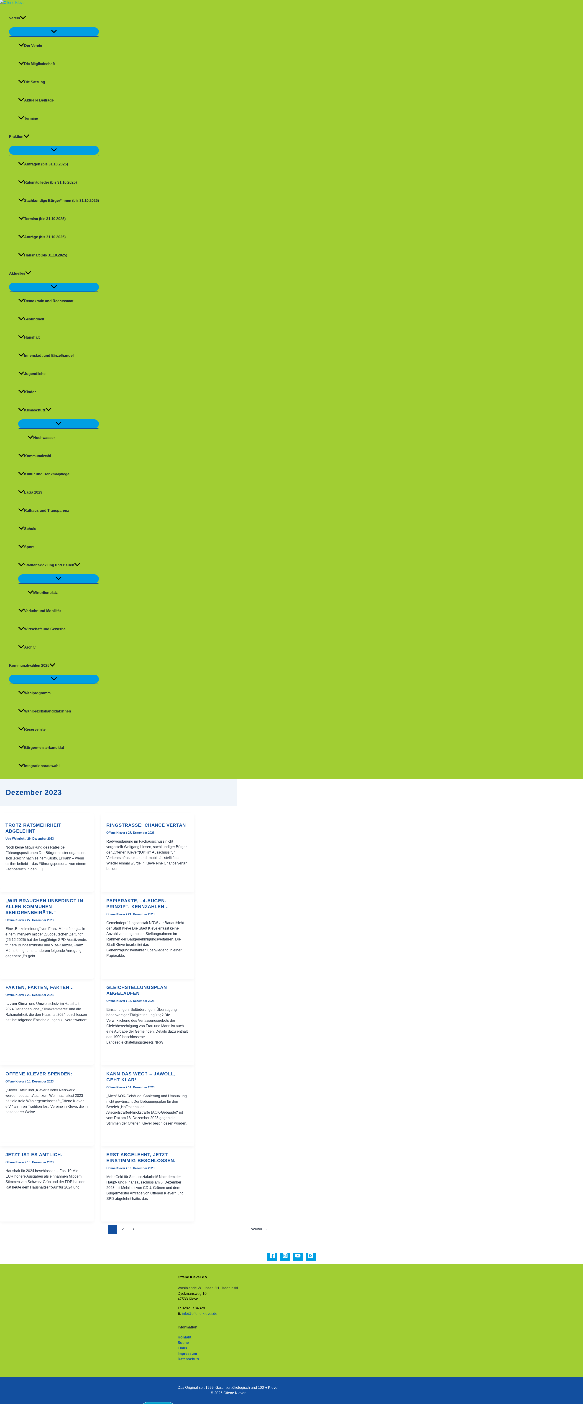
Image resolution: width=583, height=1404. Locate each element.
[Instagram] (285, 1257)
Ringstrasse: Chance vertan (146, 825)
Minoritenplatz (45, 593)
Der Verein (33, 46)
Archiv (30, 647)
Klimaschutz (35, 410)
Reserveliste (35, 729)
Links (182, 1348)
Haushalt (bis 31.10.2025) (45, 255)
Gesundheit (34, 319)
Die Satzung (34, 82)
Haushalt (32, 337)
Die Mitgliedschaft (39, 64)
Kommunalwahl (37, 456)
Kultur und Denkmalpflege (46, 474)
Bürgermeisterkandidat (44, 748)
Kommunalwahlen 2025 (29, 665)
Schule (30, 529)
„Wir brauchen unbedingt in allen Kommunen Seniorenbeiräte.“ (44, 906)
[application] (23, 18)
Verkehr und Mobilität (42, 611)
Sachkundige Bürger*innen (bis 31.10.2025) (61, 201)
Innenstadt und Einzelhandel (49, 355)
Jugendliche (35, 374)
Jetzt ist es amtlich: (34, 1154)
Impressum (187, 1354)
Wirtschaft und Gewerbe (45, 629)
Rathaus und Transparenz (46, 510)
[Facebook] (272, 1257)
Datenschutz (188, 1359)
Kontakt (184, 1337)
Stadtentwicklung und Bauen (49, 565)
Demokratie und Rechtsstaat (48, 301)
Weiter (259, 1229)
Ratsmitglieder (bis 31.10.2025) (50, 182)
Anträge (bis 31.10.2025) (45, 237)
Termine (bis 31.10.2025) (45, 219)
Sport (29, 547)
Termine (31, 118)
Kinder (30, 392)
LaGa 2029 (33, 492)
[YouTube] (298, 1257)
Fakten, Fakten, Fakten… (39, 987)
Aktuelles (17, 273)
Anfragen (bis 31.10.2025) (46, 164)
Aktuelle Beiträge (39, 100)
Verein (14, 18)
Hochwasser (44, 438)
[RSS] (311, 1257)
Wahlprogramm (37, 693)
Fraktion (16, 137)
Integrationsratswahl (41, 766)
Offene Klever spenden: (38, 1073)
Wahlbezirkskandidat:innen (47, 711)
